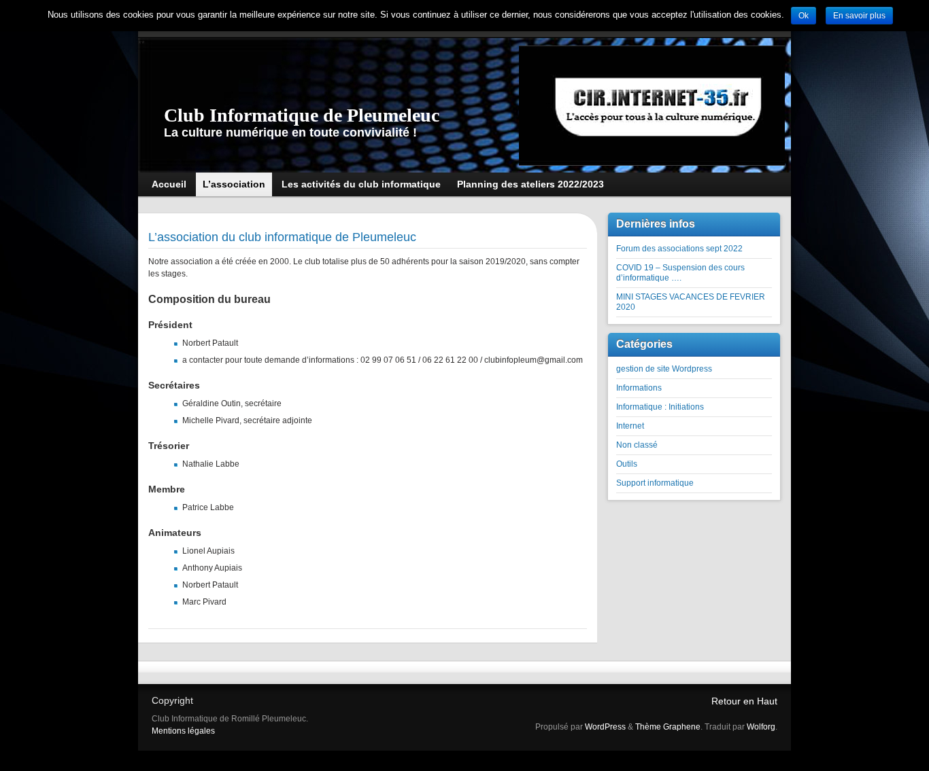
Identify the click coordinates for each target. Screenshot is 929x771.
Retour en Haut (744, 701)
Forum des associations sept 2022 (679, 248)
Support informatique (655, 483)
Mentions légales (183, 731)
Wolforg (761, 727)
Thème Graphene (667, 727)
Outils (626, 464)
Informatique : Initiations (660, 407)
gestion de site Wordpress (664, 369)
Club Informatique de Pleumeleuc (301, 115)
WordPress (605, 727)
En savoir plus (859, 15)
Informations (639, 388)
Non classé (637, 445)
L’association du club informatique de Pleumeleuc (282, 237)
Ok (803, 15)
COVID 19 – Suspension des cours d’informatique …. (680, 273)
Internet (630, 426)
